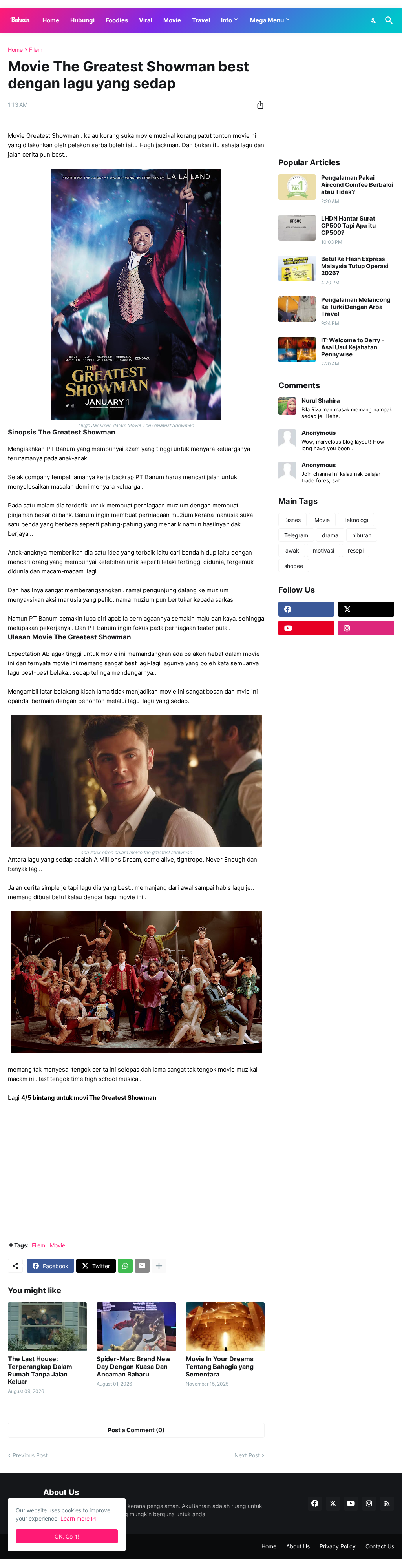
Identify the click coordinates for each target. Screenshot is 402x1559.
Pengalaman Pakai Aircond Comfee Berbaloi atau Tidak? (357, 184)
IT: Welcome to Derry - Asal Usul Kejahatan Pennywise (352, 347)
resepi (356, 550)
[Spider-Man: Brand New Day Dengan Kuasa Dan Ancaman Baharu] (136, 1326)
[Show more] (159, 1266)
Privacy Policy (338, 1546)
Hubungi (82, 20)
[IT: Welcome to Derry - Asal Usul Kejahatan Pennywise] (297, 349)
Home (50, 20)
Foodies (117, 20)
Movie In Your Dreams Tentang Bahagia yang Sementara (220, 1366)
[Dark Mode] (374, 20)
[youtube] (306, 628)
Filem (35, 50)
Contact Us (379, 1546)
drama (330, 535)
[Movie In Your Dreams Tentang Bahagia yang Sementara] (225, 1326)
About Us (298, 1546)
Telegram (296, 535)
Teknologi (356, 520)
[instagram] (366, 628)
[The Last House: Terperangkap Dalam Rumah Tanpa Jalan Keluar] (47, 1326)
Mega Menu (267, 20)
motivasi (323, 550)
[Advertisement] (136, 1177)
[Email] (142, 1266)
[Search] (387, 20)
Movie (172, 20)
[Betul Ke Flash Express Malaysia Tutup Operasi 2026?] (297, 268)
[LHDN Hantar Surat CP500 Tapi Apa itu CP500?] (297, 228)
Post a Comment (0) (136, 1430)
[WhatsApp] (125, 1266)
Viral (145, 20)
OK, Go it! (67, 1536)
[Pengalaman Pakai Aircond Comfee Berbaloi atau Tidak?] (297, 187)
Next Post (247, 1455)
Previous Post (30, 1455)
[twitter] (366, 609)
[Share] (258, 104)
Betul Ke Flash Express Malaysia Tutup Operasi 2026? (354, 266)
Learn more (75, 1518)
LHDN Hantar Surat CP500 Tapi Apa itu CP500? (348, 225)
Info (226, 20)
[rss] (387, 1504)
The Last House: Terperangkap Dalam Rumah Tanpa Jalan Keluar (40, 1370)
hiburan (361, 535)
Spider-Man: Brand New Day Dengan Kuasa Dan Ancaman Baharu (134, 1366)
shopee (293, 565)
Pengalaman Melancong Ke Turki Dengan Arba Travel (356, 307)
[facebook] (306, 609)
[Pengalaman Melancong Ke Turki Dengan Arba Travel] (297, 309)
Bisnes (292, 520)
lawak (291, 550)
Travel (201, 20)
